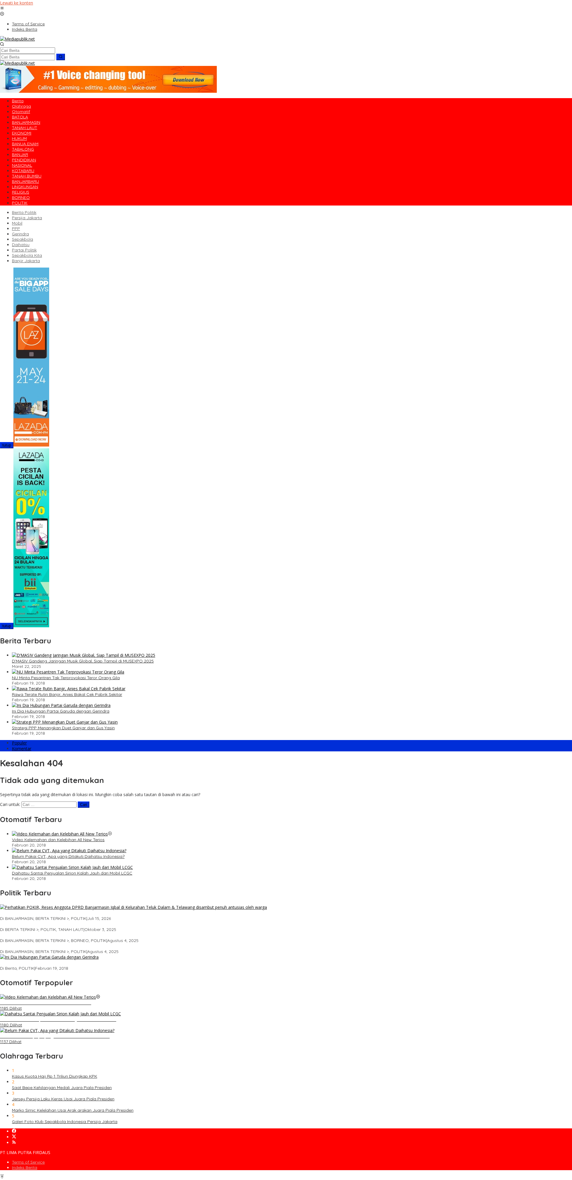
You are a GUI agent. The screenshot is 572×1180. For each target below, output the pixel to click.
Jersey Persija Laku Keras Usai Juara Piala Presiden (63, 1099)
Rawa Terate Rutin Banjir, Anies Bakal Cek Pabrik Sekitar (67, 694)
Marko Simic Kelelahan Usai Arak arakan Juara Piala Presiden (72, 1110)
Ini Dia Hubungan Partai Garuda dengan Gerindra (60, 711)
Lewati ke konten (16, 3)
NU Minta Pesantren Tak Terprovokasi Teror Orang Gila (66, 677)
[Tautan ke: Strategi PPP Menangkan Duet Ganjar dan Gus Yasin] (65, 722)
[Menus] (2, 8)
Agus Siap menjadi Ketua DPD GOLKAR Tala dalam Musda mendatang (70, 924)
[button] (60, 57)
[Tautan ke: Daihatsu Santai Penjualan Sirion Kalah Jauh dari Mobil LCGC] (72, 867)
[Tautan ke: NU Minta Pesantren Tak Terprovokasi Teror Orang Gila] (68, 672)
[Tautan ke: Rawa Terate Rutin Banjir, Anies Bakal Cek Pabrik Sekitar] (68, 688)
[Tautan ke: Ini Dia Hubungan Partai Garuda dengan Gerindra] (61, 705)
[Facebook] (14, 1131)
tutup (6, 445)
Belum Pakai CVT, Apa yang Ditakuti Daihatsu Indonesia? (68, 856)
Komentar (21, 748)
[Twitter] (14, 1137)
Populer (19, 743)
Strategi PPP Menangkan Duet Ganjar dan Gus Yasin (63, 727)
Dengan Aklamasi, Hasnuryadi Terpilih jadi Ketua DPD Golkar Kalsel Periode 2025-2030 (85, 935)
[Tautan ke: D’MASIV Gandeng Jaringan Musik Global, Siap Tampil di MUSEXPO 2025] (83, 655)
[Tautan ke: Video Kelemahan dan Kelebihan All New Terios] (60, 834)
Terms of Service (28, 1162)
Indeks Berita (24, 1167)
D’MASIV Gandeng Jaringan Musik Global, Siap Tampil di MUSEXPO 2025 (83, 661)
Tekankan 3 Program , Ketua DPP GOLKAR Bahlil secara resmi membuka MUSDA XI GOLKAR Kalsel (97, 946)
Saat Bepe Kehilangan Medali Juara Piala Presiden (62, 1087)
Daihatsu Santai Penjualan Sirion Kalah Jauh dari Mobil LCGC (72, 873)
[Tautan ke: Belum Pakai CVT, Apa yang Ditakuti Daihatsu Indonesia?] (69, 850)
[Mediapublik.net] (17, 39)
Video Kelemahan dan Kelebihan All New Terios (58, 839)
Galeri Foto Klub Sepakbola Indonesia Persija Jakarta (64, 1121)
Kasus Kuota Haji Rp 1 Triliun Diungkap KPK (54, 1076)
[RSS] (14, 1142)
